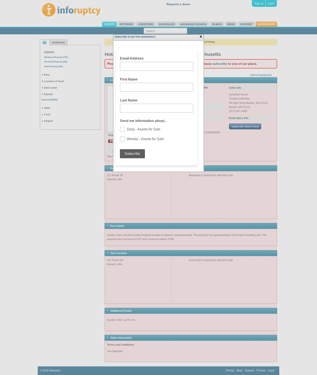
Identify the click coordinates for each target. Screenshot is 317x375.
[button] (200, 36)
